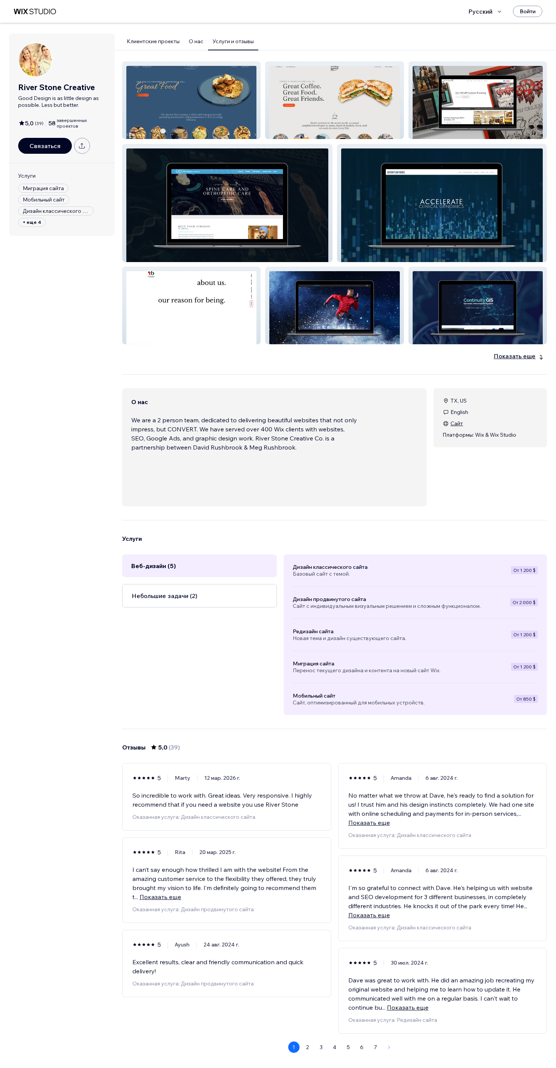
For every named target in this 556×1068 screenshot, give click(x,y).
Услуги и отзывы (233, 41)
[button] (191, 100)
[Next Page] (389, 1047)
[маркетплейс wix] (35, 11)
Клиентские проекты (153, 41)
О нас (196, 41)
